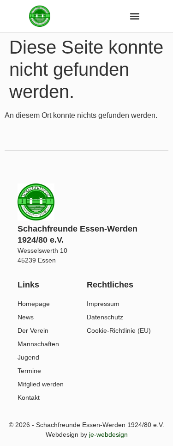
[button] (135, 16)
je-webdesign (108, 434)
